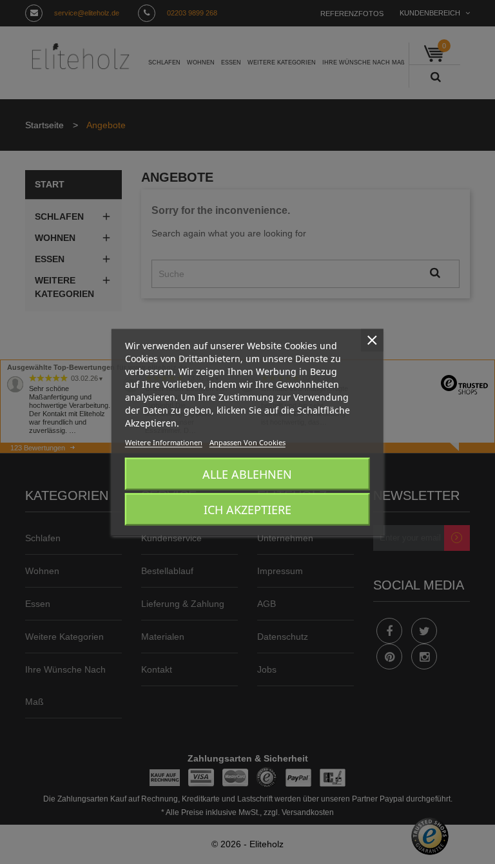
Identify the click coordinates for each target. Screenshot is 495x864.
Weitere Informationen (163, 441)
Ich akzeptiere (247, 509)
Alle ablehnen (247, 473)
